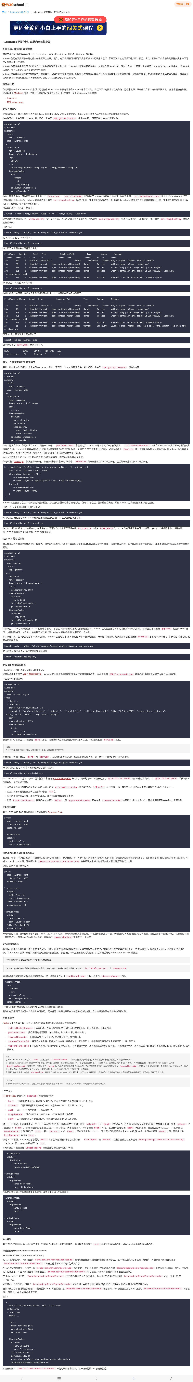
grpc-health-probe (61, 778)
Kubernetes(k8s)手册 (19, 12)
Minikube (19, 93)
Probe (6, 1023)
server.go (18, 461)
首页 (4, 12)
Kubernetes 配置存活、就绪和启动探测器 (51, 12)
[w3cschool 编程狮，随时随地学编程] (12, 4)
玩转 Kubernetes (15, 102)
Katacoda (11, 98)
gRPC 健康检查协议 (31, 674)
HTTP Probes (9, 1096)
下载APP (179, 4)
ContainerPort (55, 812)
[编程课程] (96, 26)
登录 (187, 4)
